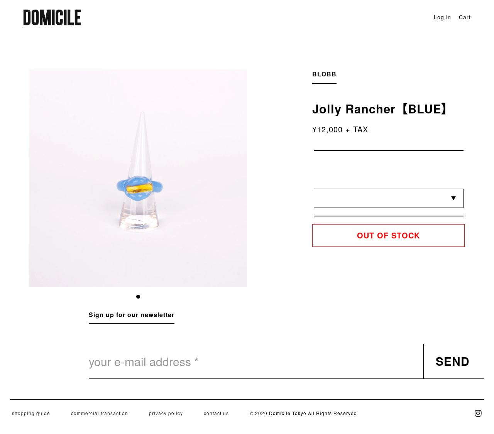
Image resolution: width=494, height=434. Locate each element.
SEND (453, 361)
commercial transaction (99, 413)
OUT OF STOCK (388, 235)
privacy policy (166, 413)
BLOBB (324, 73)
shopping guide (31, 413)
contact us (216, 413)
